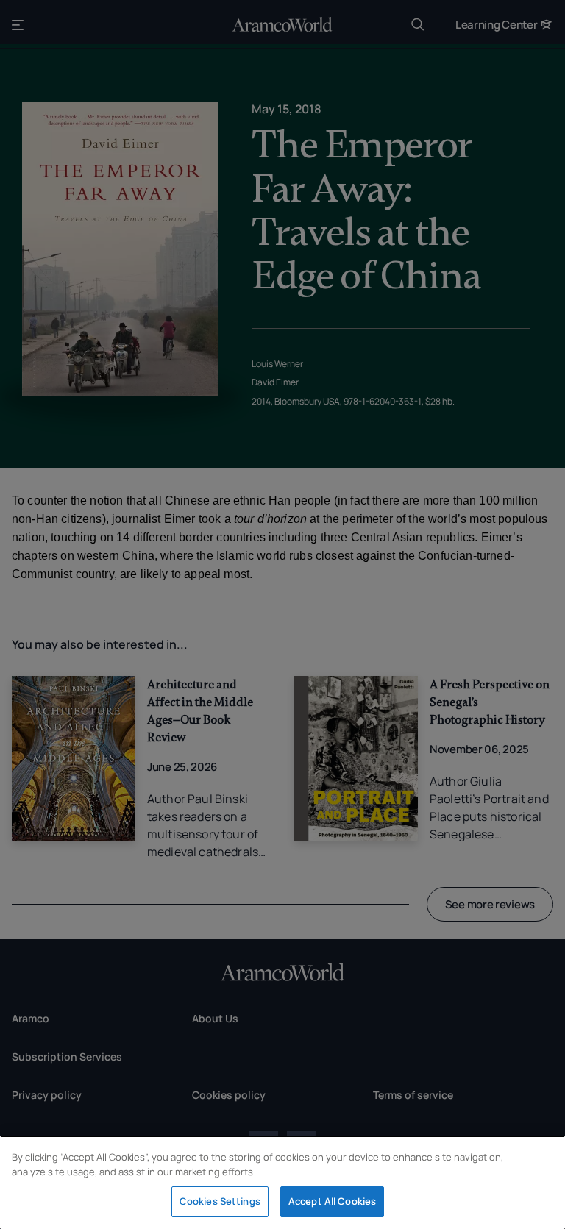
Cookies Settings (220, 1201)
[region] (282, 1182)
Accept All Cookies (332, 1201)
